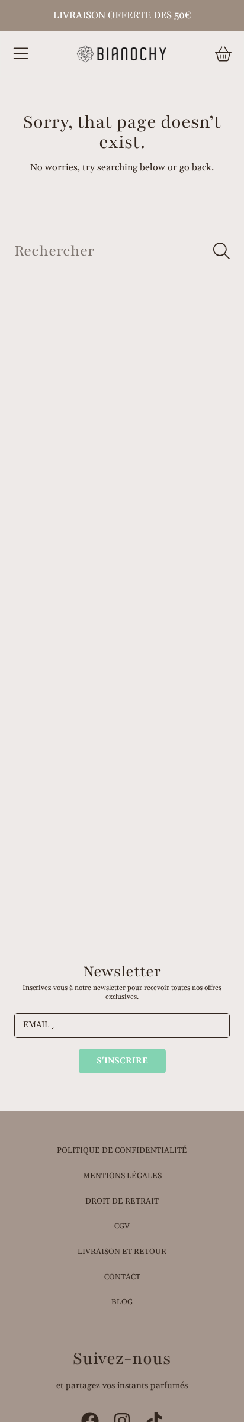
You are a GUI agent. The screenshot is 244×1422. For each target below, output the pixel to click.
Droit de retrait (122, 1201)
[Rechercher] (221, 251)
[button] (21, 54)
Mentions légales (122, 1176)
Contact (122, 1277)
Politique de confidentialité (122, 1150)
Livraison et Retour (122, 1251)
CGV (122, 1226)
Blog (122, 1302)
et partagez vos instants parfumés (122, 1385)
